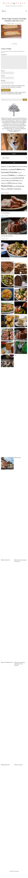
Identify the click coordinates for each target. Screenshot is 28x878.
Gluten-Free (20, 180)
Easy (14, 178)
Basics (14, 166)
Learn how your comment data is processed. (13, 92)
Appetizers (4, 166)
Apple (8, 166)
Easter (10, 178)
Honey (3, 183)
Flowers (3, 180)
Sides (2, 189)
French (11, 180)
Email (3, 75)
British (9, 169)
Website (3, 80)
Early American (5, 178)
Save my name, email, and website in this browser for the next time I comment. (13, 86)
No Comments (18, 23)
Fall (22, 178)
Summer (10, 189)
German (15, 180)
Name (3, 71)
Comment (4, 54)
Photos (4, 186)
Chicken (23, 169)
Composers (19, 172)
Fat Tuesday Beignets (5, 212)
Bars (11, 166)
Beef (18, 166)
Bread (25, 166)
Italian (6, 183)
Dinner (21, 175)
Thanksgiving (17, 189)
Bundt (13, 169)
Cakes (17, 169)
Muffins (16, 183)
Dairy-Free (16, 175)
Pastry (20, 183)
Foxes (7, 180)
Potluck (18, 186)
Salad (22, 186)
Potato (14, 186)
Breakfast (4, 169)
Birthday (21, 166)
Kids (9, 183)
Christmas (13, 172)
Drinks (25, 175)
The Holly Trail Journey (14, 871)
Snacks (5, 189)
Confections (4, 175)
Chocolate (5, 172)
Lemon (13, 183)
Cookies (11, 175)
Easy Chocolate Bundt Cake (6, 235)
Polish (9, 186)
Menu (4, 11)
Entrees (18, 178)
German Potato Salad (5, 258)
